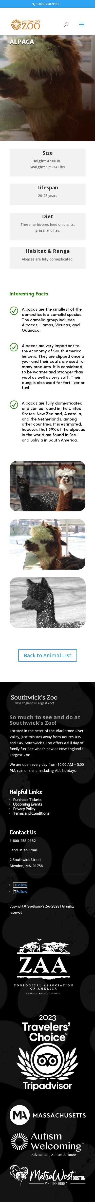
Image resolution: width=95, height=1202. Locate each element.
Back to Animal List (47, 655)
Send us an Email (23, 850)
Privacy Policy (24, 809)
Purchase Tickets (27, 799)
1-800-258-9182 (23, 840)
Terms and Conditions (31, 813)
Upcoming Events (27, 804)
